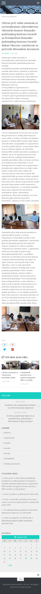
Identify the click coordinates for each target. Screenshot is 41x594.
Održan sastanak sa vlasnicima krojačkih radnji (10, 375)
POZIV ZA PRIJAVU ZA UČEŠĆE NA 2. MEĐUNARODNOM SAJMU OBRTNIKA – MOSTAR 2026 (18, 521)
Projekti (7, 443)
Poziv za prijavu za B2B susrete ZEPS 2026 (21, 494)
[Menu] (38, 3)
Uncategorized (9, 17)
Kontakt (7, 448)
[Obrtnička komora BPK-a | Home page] (4, 3)
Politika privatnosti (12, 464)
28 (26, 558)
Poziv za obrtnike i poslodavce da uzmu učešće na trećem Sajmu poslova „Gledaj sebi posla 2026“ (20, 502)
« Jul (10, 565)
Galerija (7, 453)
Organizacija (9, 438)
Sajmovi (7, 433)
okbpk (6, 53)
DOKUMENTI (9, 459)
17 (4, 555)
